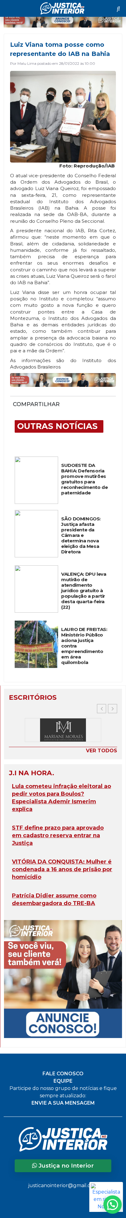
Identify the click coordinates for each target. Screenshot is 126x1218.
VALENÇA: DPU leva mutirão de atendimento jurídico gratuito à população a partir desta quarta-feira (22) (83, 590)
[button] (112, 708)
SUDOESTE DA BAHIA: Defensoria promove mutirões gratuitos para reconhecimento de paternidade (84, 479)
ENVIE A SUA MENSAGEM (63, 1103)
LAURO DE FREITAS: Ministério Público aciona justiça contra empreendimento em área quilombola (84, 646)
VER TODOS (101, 751)
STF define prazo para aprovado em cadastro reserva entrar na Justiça (58, 835)
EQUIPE (63, 1081)
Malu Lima (26, 63)
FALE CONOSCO (63, 1074)
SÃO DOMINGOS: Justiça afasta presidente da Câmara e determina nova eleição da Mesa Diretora (81, 535)
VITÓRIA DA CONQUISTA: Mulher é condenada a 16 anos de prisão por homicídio (62, 869)
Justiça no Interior (65, 1165)
